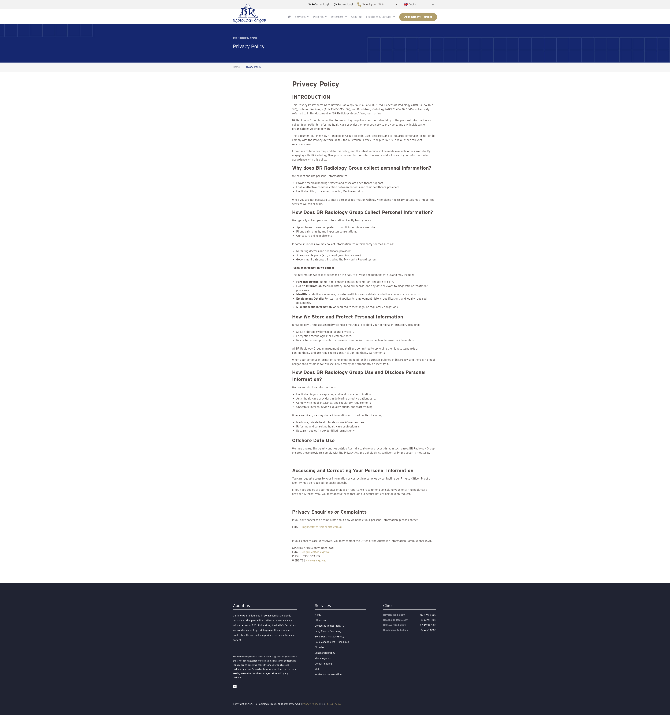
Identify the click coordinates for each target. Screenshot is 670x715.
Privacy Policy (310, 704)
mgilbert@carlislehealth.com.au (322, 527)
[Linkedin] (235, 686)
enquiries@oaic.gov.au (316, 552)
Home (236, 66)
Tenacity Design (334, 704)
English (412, 4)
